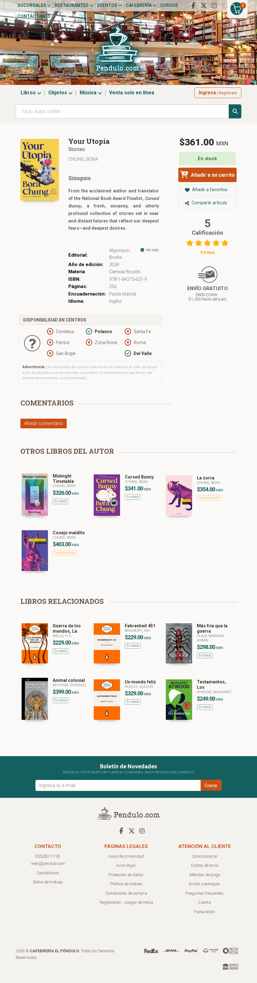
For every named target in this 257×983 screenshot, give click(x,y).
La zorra (205, 477)
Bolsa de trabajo (48, 882)
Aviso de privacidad (126, 856)
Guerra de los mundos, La (67, 628)
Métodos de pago (204, 874)
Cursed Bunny (139, 476)
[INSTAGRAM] (214, 5)
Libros (29, 93)
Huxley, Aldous (139, 687)
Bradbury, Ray (137, 631)
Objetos (58, 93)
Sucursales (32, 5)
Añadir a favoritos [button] (209, 189)
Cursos (169, 5)
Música (89, 93)
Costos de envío (204, 865)
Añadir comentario (43, 423)
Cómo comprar (204, 856)
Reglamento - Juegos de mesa (126, 902)
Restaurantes (72, 5)
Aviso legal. (126, 865)
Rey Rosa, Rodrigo (69, 685)
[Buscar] (235, 111)
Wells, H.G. (62, 636)
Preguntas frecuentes (204, 893)
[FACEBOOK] (193, 5)
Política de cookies (126, 883)
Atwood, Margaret (214, 692)
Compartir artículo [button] (209, 202)
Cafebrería (139, 5)
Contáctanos (34, 16)
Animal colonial (69, 680)
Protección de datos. (126, 874)
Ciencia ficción (124, 272)
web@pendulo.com (48, 863)
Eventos (107, 5)
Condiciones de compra (126, 893)
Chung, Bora (83, 159)
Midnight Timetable (63, 478)
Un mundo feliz (140, 681)
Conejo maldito (69, 532)
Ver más (152, 250)
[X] (203, 5)
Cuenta (204, 902)
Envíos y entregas (204, 883)
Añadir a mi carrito (212, 175)
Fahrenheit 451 (140, 625)
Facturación (204, 911)
